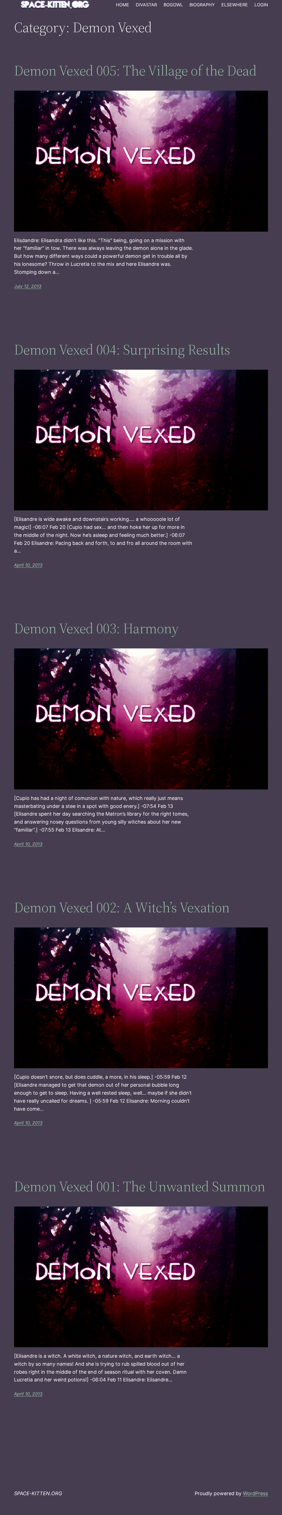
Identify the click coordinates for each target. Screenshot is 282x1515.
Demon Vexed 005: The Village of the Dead (135, 70)
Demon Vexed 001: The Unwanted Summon (139, 1186)
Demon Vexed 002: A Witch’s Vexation (122, 907)
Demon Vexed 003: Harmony (96, 628)
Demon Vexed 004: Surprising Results (122, 349)
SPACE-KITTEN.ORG (38, 1493)
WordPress (255, 1493)
